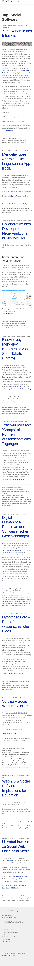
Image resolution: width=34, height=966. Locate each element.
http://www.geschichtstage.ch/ (12, 550)
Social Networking (7, 411)
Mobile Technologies (8, 210)
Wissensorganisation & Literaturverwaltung (15, 206)
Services (18, 210)
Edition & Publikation (15, 397)
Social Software (21, 142)
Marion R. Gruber (24, 151)
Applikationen (13, 204)
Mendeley (27, 208)
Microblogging (14, 501)
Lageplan (17, 911)
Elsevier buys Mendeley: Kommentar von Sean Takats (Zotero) (15, 348)
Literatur (24, 898)
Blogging (8, 495)
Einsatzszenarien (7, 761)
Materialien (12, 748)
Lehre (15, 761)
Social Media (12, 138)
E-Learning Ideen (14, 487)
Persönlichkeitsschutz (9, 142)
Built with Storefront (8, 955)
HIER (13, 888)
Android (8, 208)
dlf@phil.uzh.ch (12, 917)
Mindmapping (6, 325)
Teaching (23, 828)
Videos (28, 828)
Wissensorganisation (13, 413)
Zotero (23, 413)
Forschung (19, 405)
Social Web (15, 327)
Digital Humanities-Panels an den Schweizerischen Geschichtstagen (15, 526)
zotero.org (10, 377)
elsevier (13, 405)
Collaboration (16, 752)
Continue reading (7, 130)
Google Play (15, 196)
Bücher (8, 898)
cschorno (21, 25)
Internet (16, 140)
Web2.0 (8, 212)
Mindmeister (15, 325)
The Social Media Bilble (20, 876)
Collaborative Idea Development (15, 323)
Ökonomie (23, 140)
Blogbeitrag (6, 367)
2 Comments (6, 778)
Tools (4, 212)
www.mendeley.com (15, 386)
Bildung (8, 826)
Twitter (4, 505)
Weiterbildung (6, 750)
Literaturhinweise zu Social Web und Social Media (16, 846)
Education (14, 826)
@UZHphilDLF (7, 922)
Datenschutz (9, 140)
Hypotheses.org (13, 673)
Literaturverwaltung (17, 208)
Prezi (14, 734)
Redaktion (18, 661)
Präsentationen (7, 763)
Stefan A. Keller (25, 336)
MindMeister (6, 245)
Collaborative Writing (24, 499)
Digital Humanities (7, 601)
